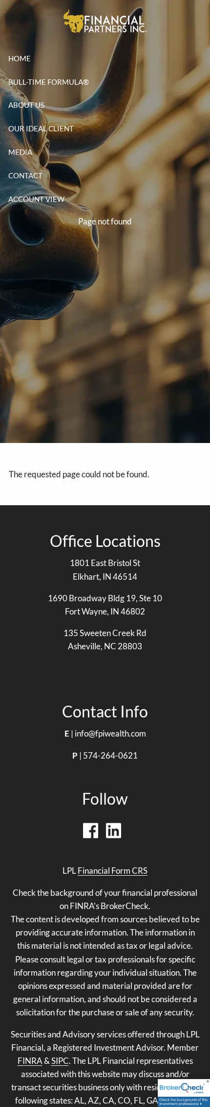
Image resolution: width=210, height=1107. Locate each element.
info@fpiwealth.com (110, 733)
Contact (25, 175)
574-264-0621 (110, 755)
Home (19, 58)
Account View (36, 199)
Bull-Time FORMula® (48, 81)
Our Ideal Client (41, 128)
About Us (26, 104)
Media (20, 152)
